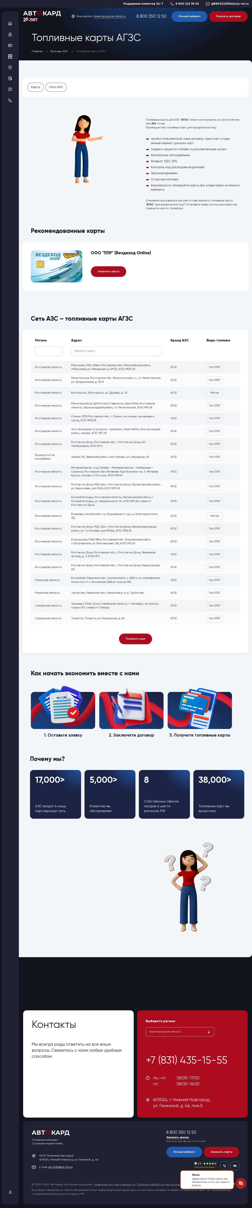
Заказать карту (108, 271)
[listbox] (180, 1031)
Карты (35, 87)
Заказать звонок (177, 1137)
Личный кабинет (189, 16)
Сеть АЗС (56, 87)
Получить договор (228, 16)
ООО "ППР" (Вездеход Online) (121, 253)
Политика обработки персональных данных (165, 1184)
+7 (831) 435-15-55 (186, 1060)
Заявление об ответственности (114, 1184)
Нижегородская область (109, 16)
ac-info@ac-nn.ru (60, 1167)
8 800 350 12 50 (151, 16)
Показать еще (135, 639)
